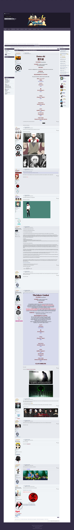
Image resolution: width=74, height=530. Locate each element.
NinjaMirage (63, 92)
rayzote (17, 398)
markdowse (67, 51)
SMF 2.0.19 (34, 526)
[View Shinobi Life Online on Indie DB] (7, 13)
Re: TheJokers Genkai (27, 290)
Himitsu (17, 282)
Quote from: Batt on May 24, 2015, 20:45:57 (27, 171)
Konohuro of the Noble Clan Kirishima (31, 369)
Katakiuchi (18, 418)
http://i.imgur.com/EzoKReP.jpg (26, 262)
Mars (16, 195)
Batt (16, 127)
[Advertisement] (20, 7)
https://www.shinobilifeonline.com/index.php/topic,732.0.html (29, 504)
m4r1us (64, 86)
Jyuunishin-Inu (20, 150)
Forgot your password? (7, 55)
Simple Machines (40, 526)
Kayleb (17, 271)
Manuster (64, 89)
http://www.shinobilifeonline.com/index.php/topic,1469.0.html (29, 505)
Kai (16, 169)
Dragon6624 (17, 226)
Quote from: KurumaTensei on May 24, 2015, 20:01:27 (28, 292)
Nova (64, 95)
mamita (17, 485)
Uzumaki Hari (18, 439)
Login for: (6, 53)
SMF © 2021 (37, 526)
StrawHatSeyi (18, 464)
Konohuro (17, 290)
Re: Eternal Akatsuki (27, 127)
